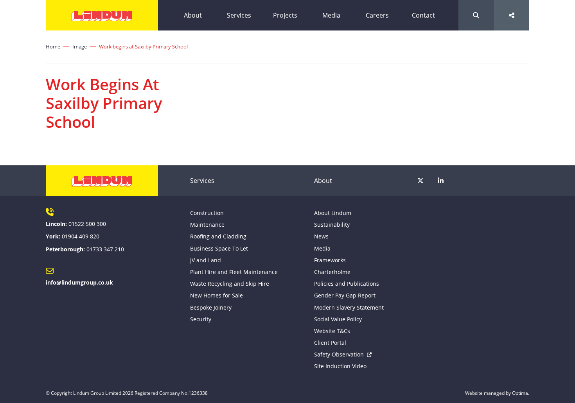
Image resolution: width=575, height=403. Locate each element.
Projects (285, 15)
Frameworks (330, 260)
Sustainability (332, 224)
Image (79, 46)
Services (239, 15)
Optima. (520, 393)
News (321, 236)
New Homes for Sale (216, 295)
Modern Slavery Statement (349, 307)
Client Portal (330, 342)
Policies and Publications (346, 283)
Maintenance (207, 224)
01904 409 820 (80, 236)
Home (53, 46)
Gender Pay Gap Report (345, 295)
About (193, 15)
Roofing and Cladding (218, 236)
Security (200, 319)
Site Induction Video (340, 366)
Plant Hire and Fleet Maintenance (234, 272)
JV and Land (205, 260)
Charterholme (332, 272)
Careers (377, 15)
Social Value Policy (338, 319)
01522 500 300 (87, 223)
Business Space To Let (219, 248)
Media (331, 15)
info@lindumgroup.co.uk (79, 282)
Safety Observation (339, 354)
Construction (207, 213)
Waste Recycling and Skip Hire (229, 283)
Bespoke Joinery (211, 307)
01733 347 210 (105, 249)
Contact (423, 15)
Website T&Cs (332, 331)
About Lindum (332, 213)
